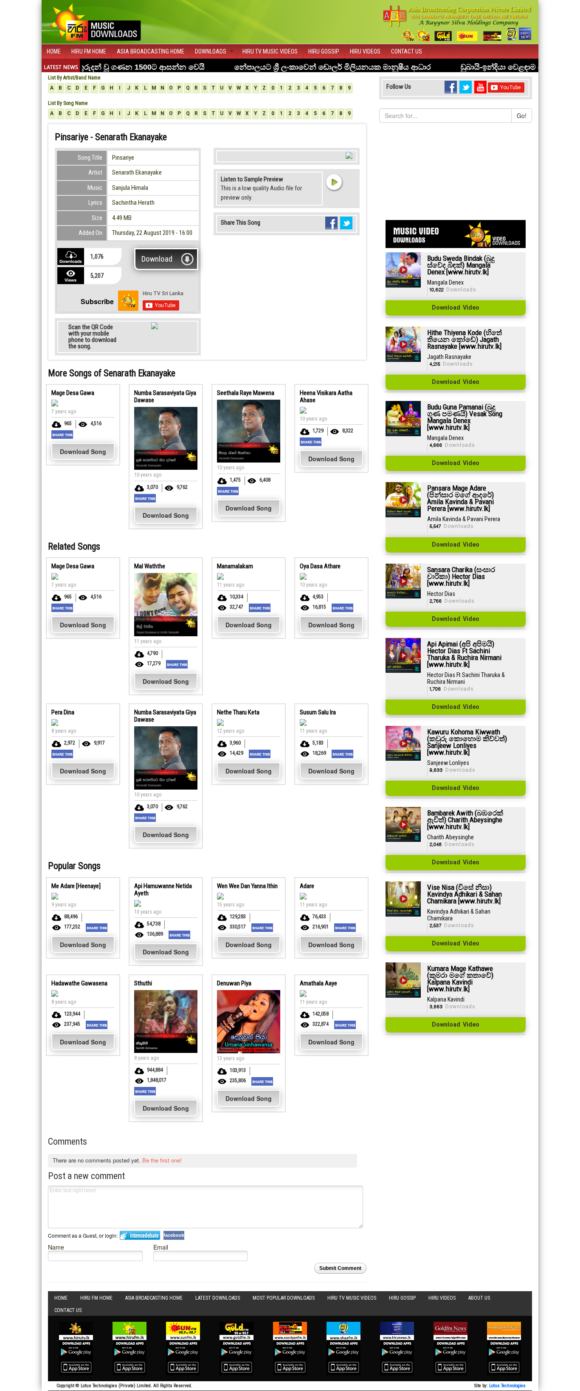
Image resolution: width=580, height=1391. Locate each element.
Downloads (210, 51)
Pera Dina (62, 712)
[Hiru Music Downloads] (94, 21)
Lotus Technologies (507, 1385)
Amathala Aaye (318, 983)
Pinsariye (123, 157)
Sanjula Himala (130, 188)
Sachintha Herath (133, 202)
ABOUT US (479, 1298)
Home (54, 51)
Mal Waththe (149, 566)
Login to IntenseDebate (140, 1235)
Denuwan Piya (234, 983)
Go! (522, 115)
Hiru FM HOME (88, 51)
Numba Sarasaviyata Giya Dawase (165, 396)
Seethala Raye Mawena (245, 393)
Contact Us (406, 51)
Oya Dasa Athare (320, 566)
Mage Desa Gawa (72, 393)
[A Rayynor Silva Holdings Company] (457, 23)
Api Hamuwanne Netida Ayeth (163, 889)
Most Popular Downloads (284, 1298)
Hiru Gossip (323, 51)
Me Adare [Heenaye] (76, 886)
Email (160, 1247)
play (333, 181)
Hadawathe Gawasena (79, 983)
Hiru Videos (365, 51)
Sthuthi (143, 983)
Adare (307, 886)
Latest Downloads (217, 1298)
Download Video (455, 308)
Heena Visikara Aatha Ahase (326, 396)
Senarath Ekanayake (137, 172)
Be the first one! (162, 1160)
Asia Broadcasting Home (150, 51)
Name (56, 1247)
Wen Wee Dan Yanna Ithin (247, 886)
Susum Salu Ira (318, 712)
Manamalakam (235, 566)
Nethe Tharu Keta (238, 712)
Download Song (83, 451)
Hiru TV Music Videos (270, 51)
